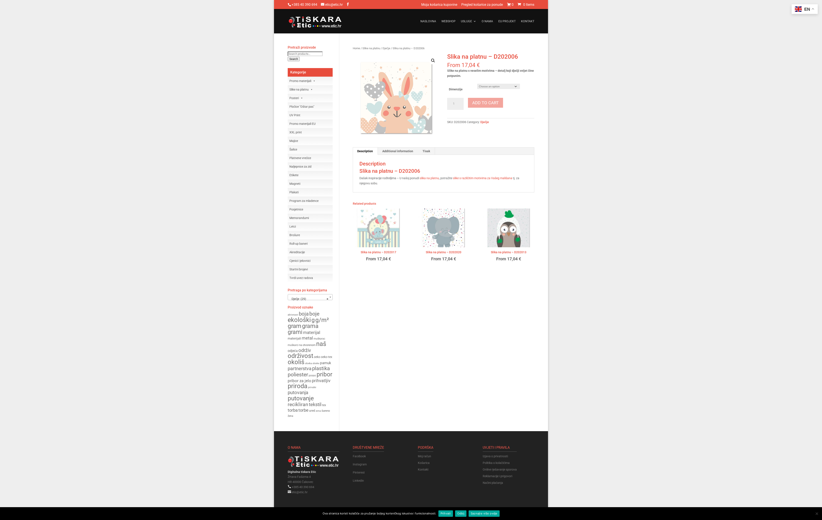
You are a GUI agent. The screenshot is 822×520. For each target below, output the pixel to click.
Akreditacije (297, 252)
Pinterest (359, 472)
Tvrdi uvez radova (301, 278)
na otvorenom (307, 345)
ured (312, 410)
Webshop (448, 21)
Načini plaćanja (493, 482)
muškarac (319, 338)
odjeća (293, 351)
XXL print (295, 132)
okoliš (296, 362)
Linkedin (358, 480)
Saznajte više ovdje (484, 513)
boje (314, 314)
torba (293, 410)
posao (312, 375)
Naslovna (428, 21)
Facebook (359, 456)
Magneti (294, 183)
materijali (294, 338)
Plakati (294, 192)
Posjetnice (296, 209)
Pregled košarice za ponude (482, 5)
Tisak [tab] (426, 151)
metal (307, 338)
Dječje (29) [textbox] (309, 299)
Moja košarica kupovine (439, 5)
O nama (487, 21)
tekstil (315, 404)
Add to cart (485, 102)
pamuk (325, 363)
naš (321, 343)
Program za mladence (304, 201)
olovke (316, 363)
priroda (297, 386)
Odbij (460, 513)
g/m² (322, 319)
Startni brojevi (298, 269)
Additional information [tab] (397, 151)
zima (318, 410)
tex (324, 405)
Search (293, 59)
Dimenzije (456, 89)
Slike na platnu (371, 48)
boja (304, 314)
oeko (317, 357)
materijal (311, 332)
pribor (324, 374)
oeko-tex (326, 357)
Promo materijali (300, 81)
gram (294, 325)
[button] (433, 60)
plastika (321, 368)
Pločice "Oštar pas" (301, 106)
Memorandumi (299, 218)
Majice (293, 141)
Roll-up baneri (298, 243)
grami (295, 332)
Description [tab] (365, 151)
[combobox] (310, 297)
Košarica (424, 463)
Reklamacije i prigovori (497, 476)
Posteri (294, 98)
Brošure (294, 235)
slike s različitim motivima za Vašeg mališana (482, 178)
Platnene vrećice (300, 158)
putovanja (298, 392)
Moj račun (424, 456)
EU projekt (507, 21)
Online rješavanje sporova (500, 469)
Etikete (293, 175)
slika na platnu (429, 178)
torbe (303, 410)
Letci (292, 226)
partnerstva (299, 368)
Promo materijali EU (302, 123)
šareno (326, 410)
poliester (298, 374)
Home (356, 48)
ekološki (299, 319)
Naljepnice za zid (300, 166)
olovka (308, 363)
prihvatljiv (321, 380)
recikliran (298, 404)
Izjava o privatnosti (495, 456)
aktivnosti (293, 314)
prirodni (312, 387)
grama (310, 326)
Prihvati (446, 513)
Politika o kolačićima (496, 463)
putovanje (301, 398)
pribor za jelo (299, 380)
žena (290, 415)
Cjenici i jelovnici (299, 260)
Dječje (386, 48)
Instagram (360, 464)
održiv (304, 350)
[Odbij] (817, 513)
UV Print (294, 115)
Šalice (293, 149)
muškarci (293, 345)
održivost (300, 355)
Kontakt (527, 21)
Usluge (466, 21)
